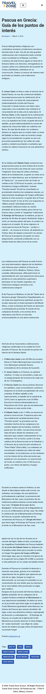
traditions (35, 657)
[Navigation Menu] (23, 5)
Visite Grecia (8, 662)
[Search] (42, 5)
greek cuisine (23, 652)
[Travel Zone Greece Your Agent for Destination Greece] (9, 5)
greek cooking (8, 652)
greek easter (8, 657)
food (20, 647)
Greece (28, 647)
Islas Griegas (22, 657)
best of (12, 647)
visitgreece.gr (14, 636)
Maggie (7, 36)
